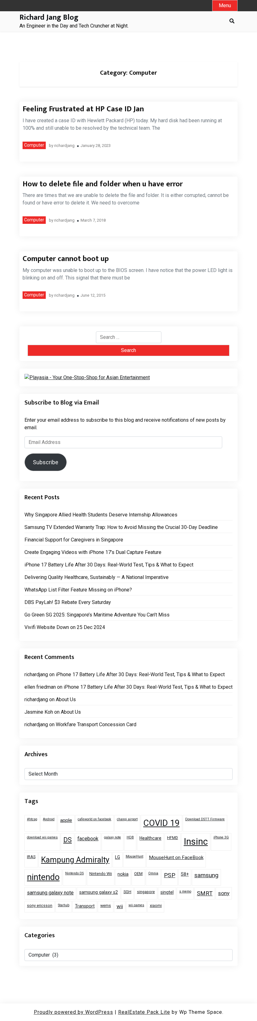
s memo (185, 891)
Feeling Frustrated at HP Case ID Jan (83, 109)
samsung (206, 875)
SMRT (204, 893)
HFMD (172, 837)
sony (223, 893)
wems (105, 905)
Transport (85, 905)
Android (49, 819)
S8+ (185, 874)
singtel (167, 892)
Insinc (196, 841)
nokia (123, 874)
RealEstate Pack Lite (144, 1012)
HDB (130, 837)
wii (120, 906)
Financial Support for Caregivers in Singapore (73, 540)
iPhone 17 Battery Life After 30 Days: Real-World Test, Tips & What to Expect (108, 565)
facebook (87, 839)
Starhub (63, 905)
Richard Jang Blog (48, 17)
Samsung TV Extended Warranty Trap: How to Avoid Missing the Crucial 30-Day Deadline (121, 527)
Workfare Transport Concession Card (96, 724)
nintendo (43, 877)
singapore (146, 891)
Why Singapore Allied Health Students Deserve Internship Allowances (100, 515)
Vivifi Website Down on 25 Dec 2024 (64, 627)
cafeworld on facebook (94, 819)
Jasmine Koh (38, 712)
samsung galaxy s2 (98, 892)
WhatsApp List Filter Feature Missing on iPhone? (78, 590)
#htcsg (32, 819)
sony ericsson (39, 905)
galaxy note (112, 837)
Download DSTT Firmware (205, 819)
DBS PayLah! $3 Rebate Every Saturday (67, 602)
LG (117, 857)
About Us (66, 699)
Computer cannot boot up (66, 259)
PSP (169, 875)
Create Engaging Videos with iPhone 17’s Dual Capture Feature (92, 552)
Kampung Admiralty (75, 859)
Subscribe (45, 462)
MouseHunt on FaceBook (176, 857)
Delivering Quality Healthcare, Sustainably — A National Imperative (96, 577)
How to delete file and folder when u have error (103, 184)
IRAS (31, 856)
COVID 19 (161, 823)
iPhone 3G (221, 837)
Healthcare (150, 838)
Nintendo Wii (100, 873)
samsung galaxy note (50, 893)
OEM (138, 873)
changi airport (127, 819)
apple (66, 820)
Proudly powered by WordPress (73, 1012)
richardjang (64, 146)
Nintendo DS (74, 873)
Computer (34, 145)
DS (67, 840)
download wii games (42, 837)
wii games (136, 905)
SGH (127, 891)
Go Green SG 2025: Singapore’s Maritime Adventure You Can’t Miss (97, 615)
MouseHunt (134, 856)
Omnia (153, 873)
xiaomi (156, 905)
